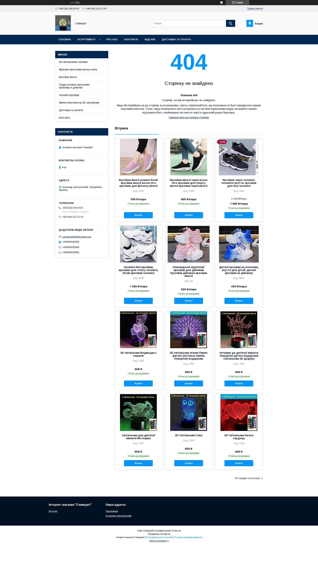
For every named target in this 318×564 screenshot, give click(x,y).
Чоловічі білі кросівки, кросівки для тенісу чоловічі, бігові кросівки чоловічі (138, 270)
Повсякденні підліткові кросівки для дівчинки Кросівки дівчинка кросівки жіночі (188, 271)
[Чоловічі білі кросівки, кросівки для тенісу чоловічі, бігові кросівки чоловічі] (138, 244)
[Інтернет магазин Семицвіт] (63, 29)
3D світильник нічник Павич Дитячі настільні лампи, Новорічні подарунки (188, 355)
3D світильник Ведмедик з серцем (138, 354)
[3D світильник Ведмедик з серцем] (138, 329)
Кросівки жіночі (68, 77)
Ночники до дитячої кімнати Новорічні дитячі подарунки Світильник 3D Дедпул (239, 355)
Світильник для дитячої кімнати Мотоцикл (138, 437)
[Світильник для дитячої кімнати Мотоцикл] (138, 412)
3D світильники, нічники (73, 61)
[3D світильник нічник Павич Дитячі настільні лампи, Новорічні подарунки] (188, 329)
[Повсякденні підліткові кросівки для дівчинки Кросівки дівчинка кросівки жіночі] (188, 244)
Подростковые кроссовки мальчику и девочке (74, 86)
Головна (65, 39)
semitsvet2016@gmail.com (76, 236)
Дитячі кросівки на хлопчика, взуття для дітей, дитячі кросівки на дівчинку (239, 270)
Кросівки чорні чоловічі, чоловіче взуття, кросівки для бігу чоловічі (238, 183)
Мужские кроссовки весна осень (78, 69)
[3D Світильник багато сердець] (238, 412)
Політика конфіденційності (188, 537)
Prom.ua (176, 530)
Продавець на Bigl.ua (159, 534)
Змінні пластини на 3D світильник (79, 102)
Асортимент (86, 39)
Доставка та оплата (176, 39)
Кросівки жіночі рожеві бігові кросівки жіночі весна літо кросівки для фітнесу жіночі (138, 183)
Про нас (112, 39)
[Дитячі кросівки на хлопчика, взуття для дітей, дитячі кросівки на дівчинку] (238, 244)
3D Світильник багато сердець (239, 437)
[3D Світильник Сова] (188, 412)
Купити (138, 215)
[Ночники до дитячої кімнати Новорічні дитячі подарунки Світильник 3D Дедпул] (238, 329)
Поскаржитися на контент (159, 537)
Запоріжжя (112, 511)
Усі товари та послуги (247, 478)
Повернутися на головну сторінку (189, 117)
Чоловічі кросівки (69, 95)
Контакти (131, 39)
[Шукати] (230, 23)
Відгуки (150, 39)
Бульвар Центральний (118, 515)
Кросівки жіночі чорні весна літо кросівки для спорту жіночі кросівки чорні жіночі (188, 183)
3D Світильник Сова (188, 435)
